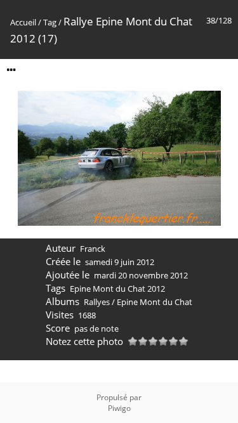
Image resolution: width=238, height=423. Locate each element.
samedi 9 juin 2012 (119, 262)
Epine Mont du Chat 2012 (117, 288)
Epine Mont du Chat (154, 302)
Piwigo (119, 408)
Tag (49, 22)
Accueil (23, 22)
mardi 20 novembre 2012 (141, 275)
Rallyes (97, 302)
